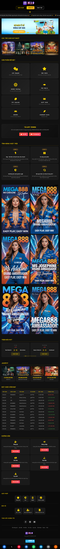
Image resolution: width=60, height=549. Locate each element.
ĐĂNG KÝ (30, 7)
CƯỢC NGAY (15, 354)
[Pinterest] (19, 546)
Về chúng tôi (15, 530)
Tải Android (36, 134)
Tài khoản (39, 530)
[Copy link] (55, 546)
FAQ (47, 530)
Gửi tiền (20, 530)
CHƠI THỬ (39, 7)
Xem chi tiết (15, 454)
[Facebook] (25, 524)
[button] (24, 32)
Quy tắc (34, 530)
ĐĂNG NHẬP (21, 7)
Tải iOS (24, 134)
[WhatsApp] (33, 546)
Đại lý (44, 530)
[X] (11, 546)
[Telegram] (30, 524)
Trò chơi (29, 530)
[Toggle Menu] (30, 12)
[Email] (48, 546)
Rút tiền (25, 530)
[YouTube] (34, 524)
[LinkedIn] (26, 546)
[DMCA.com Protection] (30, 544)
